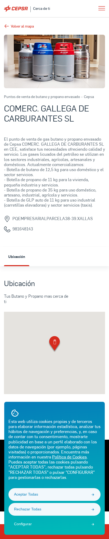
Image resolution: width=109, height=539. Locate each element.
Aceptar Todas (26, 494)
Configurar (23, 524)
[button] (54, 344)
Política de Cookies (69, 457)
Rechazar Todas (27, 509)
